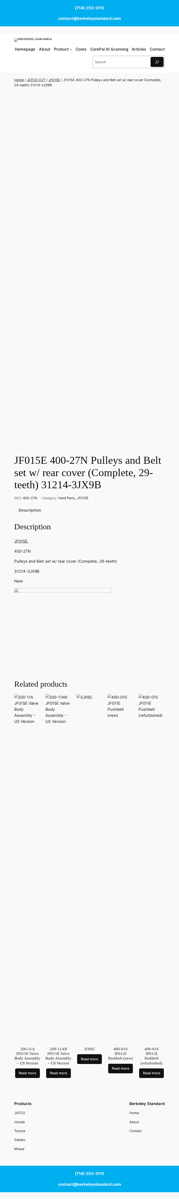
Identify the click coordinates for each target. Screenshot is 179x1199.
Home (19, 80)
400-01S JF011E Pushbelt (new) (120, 1053)
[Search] (157, 62)
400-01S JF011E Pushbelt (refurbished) (151, 1056)
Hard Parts (66, 498)
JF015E (54, 80)
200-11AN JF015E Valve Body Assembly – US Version (58, 1056)
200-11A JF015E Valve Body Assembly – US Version (27, 1056)
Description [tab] (30, 510)
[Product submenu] (71, 49)
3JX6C (89, 1049)
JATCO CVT (36, 80)
